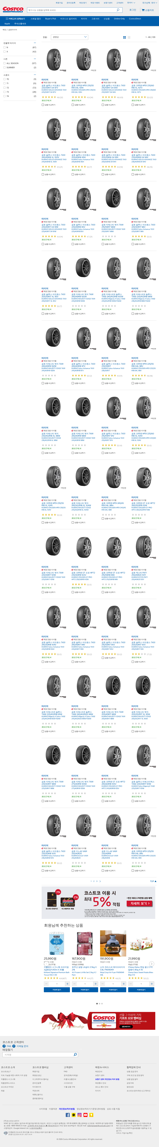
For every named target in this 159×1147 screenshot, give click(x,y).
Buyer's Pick (50, 18)
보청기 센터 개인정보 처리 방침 (107, 1079)
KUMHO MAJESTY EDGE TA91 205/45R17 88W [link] (113, 717)
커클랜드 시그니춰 (8, 1079)
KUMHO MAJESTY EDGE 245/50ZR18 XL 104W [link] (81, 508)
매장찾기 (7, 1049)
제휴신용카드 (37, 1094)
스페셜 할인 (36, 18)
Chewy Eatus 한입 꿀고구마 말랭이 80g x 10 (140, 968)
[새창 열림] (6, 1134)
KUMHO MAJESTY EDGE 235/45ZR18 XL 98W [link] (51, 439)
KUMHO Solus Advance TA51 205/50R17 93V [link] (143, 648)
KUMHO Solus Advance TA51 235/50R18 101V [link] (53, 857)
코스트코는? (6, 1071)
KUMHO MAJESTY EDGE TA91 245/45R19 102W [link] (53, 369)
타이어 (84, 18)
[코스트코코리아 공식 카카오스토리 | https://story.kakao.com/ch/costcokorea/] (91, 1116)
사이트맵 (43, 1109)
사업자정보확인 (36, 1128)
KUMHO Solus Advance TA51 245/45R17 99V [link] (83, 648)
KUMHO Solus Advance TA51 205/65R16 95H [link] (83, 160)
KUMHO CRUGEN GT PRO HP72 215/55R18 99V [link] (112, 578)
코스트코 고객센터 (13, 1042)
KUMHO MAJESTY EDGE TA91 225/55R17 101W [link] (53, 578)
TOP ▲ (153, 881)
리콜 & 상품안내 (70, 1079)
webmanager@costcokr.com (98, 1126)
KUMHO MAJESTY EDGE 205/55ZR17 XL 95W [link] (141, 717)
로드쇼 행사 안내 (101, 1087)
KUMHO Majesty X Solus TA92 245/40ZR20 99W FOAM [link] (83, 717)
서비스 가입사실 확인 (124, 1133)
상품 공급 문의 (132, 1071)
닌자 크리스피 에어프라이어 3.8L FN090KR (112, 968)
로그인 (132, 9)
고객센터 (68, 1067)
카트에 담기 (57, 990)
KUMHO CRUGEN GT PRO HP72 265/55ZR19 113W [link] (142, 508)
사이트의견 (68, 1083)
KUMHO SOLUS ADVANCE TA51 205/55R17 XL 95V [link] (54, 300)
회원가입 (35, 1071)
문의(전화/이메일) (71, 1075)
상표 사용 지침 (113, 1109)
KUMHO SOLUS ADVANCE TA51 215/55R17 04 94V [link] (114, 91)
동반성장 (130, 1087)
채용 (2, 1091)
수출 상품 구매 (69, 1087)
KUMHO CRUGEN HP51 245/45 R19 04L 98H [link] (114, 508)
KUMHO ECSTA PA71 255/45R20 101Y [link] (140, 578)
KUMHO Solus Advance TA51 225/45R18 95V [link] (83, 230)
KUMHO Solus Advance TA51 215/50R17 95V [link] (113, 648)
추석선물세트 (20, 23)
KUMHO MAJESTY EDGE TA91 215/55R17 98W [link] (113, 230)
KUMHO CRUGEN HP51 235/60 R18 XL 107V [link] (144, 91)
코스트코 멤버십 (40, 1067)
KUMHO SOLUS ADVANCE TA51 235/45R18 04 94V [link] (144, 160)
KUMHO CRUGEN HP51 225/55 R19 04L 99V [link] (144, 857)
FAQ (65, 1071)
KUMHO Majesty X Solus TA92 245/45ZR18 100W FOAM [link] (113, 300)
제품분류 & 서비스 (8, 1083)
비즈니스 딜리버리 (68, 18)
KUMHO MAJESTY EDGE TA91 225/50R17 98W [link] (53, 787)
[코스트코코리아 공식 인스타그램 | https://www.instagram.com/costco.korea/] (80, 1116)
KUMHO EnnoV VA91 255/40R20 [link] (80, 857)
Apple (7, 23)
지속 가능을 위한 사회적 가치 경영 (14, 1075)
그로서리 (95, 18)
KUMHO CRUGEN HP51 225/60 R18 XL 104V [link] (144, 439)
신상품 (107, 18)
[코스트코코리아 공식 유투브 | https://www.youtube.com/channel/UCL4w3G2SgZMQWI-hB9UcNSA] (85, 1116)
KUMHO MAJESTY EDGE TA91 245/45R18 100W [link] (83, 300)
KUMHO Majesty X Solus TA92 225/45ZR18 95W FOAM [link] (53, 717)
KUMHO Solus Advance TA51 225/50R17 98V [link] (143, 230)
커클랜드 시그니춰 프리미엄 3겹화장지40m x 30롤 (56, 968)
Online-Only (119, 18)
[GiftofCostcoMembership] (98, 1028)
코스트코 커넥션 (7, 1087)
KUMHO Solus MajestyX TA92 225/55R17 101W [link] (143, 787)
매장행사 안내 (100, 1083)
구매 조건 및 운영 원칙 (135, 1075)
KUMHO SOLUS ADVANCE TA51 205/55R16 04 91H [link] (114, 160)
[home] (13, 9)
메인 (4, 30)
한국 (153, 3)
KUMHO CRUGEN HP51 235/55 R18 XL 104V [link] (54, 508)
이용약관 (53, 1109)
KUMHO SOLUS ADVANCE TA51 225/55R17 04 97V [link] (54, 91)
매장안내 (98, 1071)
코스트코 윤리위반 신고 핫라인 (138, 1091)
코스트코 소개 (8, 1067)
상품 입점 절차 (132, 1079)
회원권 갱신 (36, 1075)
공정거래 (130, 1083)
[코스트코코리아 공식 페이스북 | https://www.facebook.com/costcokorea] (68, 1116)
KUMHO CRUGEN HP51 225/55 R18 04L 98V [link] (144, 369)
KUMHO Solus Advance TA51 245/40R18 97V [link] (83, 369)
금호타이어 (12, 30)
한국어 (130, 2)
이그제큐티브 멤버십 (40, 1079)
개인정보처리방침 (67, 1109)
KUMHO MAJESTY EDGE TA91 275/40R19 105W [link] (83, 787)
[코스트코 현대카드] (98, 918)
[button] (119, 10)
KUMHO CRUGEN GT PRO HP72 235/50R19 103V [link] (82, 578)
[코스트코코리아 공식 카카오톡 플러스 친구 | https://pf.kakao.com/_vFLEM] (74, 1116)
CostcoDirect (135, 18)
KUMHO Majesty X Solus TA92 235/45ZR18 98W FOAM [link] (143, 300)
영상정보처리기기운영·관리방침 (91, 1109)
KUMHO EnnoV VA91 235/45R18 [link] (110, 857)
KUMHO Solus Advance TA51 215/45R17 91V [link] (113, 439)
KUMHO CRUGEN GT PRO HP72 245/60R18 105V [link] (112, 787)
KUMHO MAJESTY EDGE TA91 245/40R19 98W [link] (83, 439)
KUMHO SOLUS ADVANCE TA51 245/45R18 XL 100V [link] (54, 160)
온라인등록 (36, 1083)
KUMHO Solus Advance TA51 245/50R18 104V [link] (53, 648)
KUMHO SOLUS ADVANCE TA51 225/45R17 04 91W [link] (54, 230)
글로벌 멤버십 (37, 1098)
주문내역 (35, 1091)
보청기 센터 (99, 1075)
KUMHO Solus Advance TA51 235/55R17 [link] (113, 369)
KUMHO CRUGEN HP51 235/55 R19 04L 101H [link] (84, 91)
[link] (54, 70)
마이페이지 (36, 1087)
